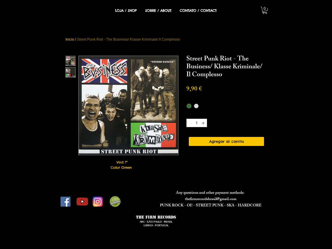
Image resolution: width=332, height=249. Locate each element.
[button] (265, 10)
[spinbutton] (197, 123)
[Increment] (204, 123)
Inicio (69, 39)
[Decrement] (190, 123)
